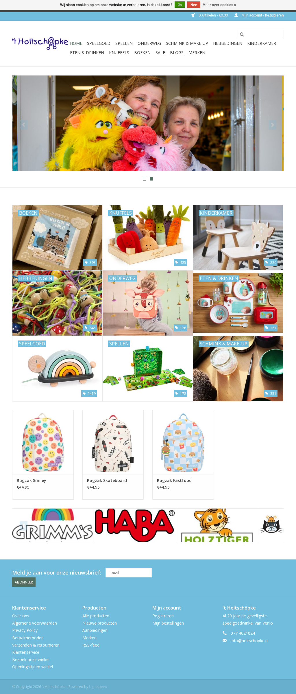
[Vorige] (23, 125)
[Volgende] (272, 125)
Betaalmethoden (28, 637)
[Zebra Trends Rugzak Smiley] (43, 442)
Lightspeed (98, 686)
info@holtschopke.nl (250, 640)
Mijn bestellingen (168, 623)
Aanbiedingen (95, 630)
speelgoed (98, 43)
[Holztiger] (135, 525)
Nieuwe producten (99, 623)
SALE (160, 52)
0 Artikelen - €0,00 (213, 15)
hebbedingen (227, 43)
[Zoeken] (242, 34)
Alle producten (95, 615)
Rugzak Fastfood (174, 480)
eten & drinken (87, 52)
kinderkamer (261, 43)
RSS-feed (90, 645)
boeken (142, 52)
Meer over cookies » (219, 5)
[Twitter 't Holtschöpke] (268, 572)
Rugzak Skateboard (107, 480)
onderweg (149, 43)
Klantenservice (25, 652)
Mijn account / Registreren (262, 15)
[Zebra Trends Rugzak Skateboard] (113, 442)
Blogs (177, 52)
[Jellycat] (217, 525)
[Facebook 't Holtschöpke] (258, 572)
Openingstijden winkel (32, 666)
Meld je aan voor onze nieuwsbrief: (56, 573)
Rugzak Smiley (31, 480)
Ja (180, 5)
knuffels (119, 52)
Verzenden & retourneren (36, 645)
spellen (124, 43)
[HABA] (53, 525)
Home (76, 43)
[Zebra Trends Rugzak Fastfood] (183, 442)
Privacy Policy (25, 630)
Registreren (163, 615)
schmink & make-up (187, 43)
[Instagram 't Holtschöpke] (279, 572)
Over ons (20, 615)
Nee (193, 5)
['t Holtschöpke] (40, 44)
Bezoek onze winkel (30, 659)
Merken (196, 52)
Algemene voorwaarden (34, 623)
